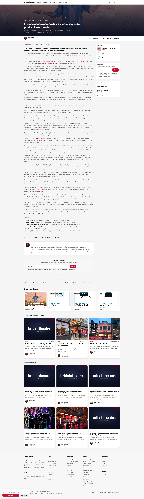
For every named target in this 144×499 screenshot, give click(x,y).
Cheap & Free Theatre (88, 483)
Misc (39, 18)
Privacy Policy (103, 492)
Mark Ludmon (35, 244)
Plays (27, 293)
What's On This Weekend (89, 461)
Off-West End (77, 293)
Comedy (50, 474)
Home (25, 18)
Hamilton (69, 465)
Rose (38, 191)
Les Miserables (70, 463)
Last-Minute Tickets (52, 461)
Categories (52, 2)
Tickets (45, 2)
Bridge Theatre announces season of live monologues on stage (69, 434)
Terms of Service (95, 492)
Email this (116, 38)
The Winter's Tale (102, 308)
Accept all (10, 495)
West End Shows (52, 463)
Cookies (109, 492)
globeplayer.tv (79, 55)
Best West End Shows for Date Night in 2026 (38, 344)
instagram (105, 474)
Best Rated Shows (87, 477)
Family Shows (51, 472)
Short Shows (86, 479)
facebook (112, 474)
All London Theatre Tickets (54, 459)
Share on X (95, 38)
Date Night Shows (87, 481)
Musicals (50, 468)
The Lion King (70, 459)
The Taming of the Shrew (80, 308)
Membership (105, 468)
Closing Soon (86, 474)
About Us (104, 461)
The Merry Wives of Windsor (49, 63)
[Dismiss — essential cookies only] (28, 490)
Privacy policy (56, 269)
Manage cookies (116, 492)
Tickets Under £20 (87, 465)
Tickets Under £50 (87, 470)
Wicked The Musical (71, 468)
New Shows (86, 472)
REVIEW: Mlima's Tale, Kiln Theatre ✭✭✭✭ (102, 344)
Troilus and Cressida (40, 138)
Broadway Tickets (52, 479)
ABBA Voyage (70, 472)
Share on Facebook (106, 38)
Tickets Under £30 (87, 468)
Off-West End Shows (53, 465)
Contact (104, 463)
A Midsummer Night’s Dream (77, 61)
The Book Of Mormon (72, 477)
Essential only (24, 495)
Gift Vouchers (105, 465)
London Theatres (87, 463)
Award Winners (51, 477)
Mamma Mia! (69, 470)
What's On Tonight (87, 459)
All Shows (39, 2)
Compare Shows (87, 486)
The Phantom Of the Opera (73, 461)
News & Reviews (63, 2)
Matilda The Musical (71, 474)
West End (100, 293)
